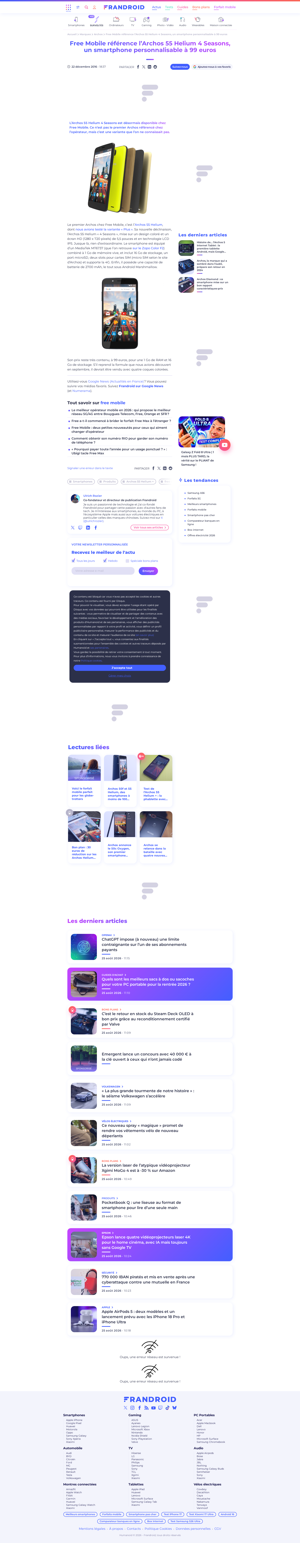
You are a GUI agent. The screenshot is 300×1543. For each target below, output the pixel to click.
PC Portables (204, 1415)
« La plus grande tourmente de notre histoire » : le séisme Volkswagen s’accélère (148, 1093)
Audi (69, 1453)
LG (133, 1456)
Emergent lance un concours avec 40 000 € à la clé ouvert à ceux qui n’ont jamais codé (146, 1057)
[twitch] (80, 527)
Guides (182, 7)
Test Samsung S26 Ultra (185, 1521)
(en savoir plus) (145, 635)
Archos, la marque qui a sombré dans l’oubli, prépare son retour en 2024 (212, 265)
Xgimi (135, 1475)
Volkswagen (73, 1478)
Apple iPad (137, 1489)
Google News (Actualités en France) (116, 381)
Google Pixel (73, 1423)
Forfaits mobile (197, 509)
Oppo (69, 1432)
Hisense (136, 1453)
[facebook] (96, 527)
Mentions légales (92, 1529)
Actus (156, 7)
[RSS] (146, 1407)
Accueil (72, 34)
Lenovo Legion (140, 1426)
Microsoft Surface (207, 1438)
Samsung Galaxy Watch (80, 1504)
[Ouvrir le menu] (68, 7)
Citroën (70, 1459)
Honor (200, 1432)
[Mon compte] (94, 7)
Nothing (202, 1465)
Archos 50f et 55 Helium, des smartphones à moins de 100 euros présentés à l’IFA (120, 794)
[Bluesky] (174, 1407)
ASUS (134, 1420)
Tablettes (136, 1484)
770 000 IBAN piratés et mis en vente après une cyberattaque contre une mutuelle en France (148, 1280)
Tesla (69, 1475)
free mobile (113, 402)
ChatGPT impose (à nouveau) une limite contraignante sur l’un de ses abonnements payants (144, 944)
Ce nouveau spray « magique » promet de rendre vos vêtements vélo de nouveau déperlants (142, 1130)
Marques (85, 34)
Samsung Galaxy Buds (210, 1468)
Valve (134, 1442)
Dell (199, 1426)
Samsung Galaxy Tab (144, 1501)
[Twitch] (160, 1407)
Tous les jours (85, 561)
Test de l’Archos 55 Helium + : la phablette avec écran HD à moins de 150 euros (154, 794)
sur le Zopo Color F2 (148, 248)
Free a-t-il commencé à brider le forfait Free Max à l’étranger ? (121, 421)
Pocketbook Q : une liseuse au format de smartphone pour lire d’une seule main (141, 1205)
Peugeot (71, 1468)
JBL (199, 1462)
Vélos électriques (207, 1484)
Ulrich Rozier (92, 495)
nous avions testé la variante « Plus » (104, 229)
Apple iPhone (74, 1420)
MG (68, 1465)
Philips (135, 1462)
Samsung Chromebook (211, 1442)
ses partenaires (99, 647)
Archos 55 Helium (148, 225)
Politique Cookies (158, 1529)
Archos (98, 34)
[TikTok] (167, 1407)
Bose (200, 1456)
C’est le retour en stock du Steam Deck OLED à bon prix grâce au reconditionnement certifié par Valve (147, 1019)
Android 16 (227, 1514)
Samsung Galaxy (76, 1435)
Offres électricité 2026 (201, 535)
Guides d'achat (113, 974)
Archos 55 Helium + (140, 481)
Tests (169, 7)
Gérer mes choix (120, 675)
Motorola (71, 1429)
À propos (116, 1529)
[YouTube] (153, 1407)
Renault (71, 1471)
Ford (69, 1462)
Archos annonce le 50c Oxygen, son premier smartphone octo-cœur (119, 850)
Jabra (200, 1459)
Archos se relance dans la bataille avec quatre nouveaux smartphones (156, 850)
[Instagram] (132, 1407)
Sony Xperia (73, 1438)
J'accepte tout (122, 667)
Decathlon (203, 1492)
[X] (125, 1407)
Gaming (134, 1415)
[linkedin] (88, 527)
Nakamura (203, 1501)
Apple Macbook (206, 1423)
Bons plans (201, 7)
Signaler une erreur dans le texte (90, 468)
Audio (198, 1448)
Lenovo (201, 1429)
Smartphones (82, 481)
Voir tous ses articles (148, 527)
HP (198, 1435)
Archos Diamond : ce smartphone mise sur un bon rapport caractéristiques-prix (212, 284)
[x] (73, 527)
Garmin (70, 1498)
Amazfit (71, 1489)
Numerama (81, 391)
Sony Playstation (141, 1438)
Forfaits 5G (194, 498)
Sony (134, 1468)
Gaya (200, 1495)
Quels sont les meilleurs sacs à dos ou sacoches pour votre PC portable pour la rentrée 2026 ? (148, 982)
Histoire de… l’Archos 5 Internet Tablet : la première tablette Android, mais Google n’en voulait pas (211, 248)
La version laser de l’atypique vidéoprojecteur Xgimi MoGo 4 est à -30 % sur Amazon (146, 1168)
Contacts (134, 1529)
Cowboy (202, 1489)
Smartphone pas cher (201, 515)
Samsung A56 (196, 493)
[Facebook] (139, 1407)
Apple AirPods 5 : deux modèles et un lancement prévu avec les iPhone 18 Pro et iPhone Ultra (143, 1316)
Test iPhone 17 (173, 1514)
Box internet (195, 529)
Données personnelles (193, 1529)
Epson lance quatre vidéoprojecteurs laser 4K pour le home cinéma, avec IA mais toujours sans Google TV (146, 1242)
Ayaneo (135, 1423)
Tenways (202, 1504)
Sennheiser (203, 1471)
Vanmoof (202, 1508)
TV (130, 1448)
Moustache (203, 1498)
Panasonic (137, 1459)
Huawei (70, 1426)
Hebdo (112, 561)
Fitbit (69, 1495)
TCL (133, 1471)
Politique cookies (91, 660)
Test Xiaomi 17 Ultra (201, 1514)
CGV (217, 1529)
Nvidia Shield (139, 1435)
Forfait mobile (225, 7)
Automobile (72, 1448)
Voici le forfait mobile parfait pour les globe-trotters (83, 794)
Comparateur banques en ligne (120, 1521)
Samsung (137, 1465)
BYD (69, 1456)
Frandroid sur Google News (141, 386)
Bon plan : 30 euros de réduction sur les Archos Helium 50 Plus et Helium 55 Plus (84, 853)
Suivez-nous (180, 66)
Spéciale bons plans (144, 561)
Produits (109, 481)
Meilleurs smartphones (202, 504)
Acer (199, 1420)
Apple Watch (74, 1492)
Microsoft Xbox (140, 1429)
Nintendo (137, 1432)
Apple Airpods (205, 1453)
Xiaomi (70, 1442)
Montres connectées (80, 1484)
